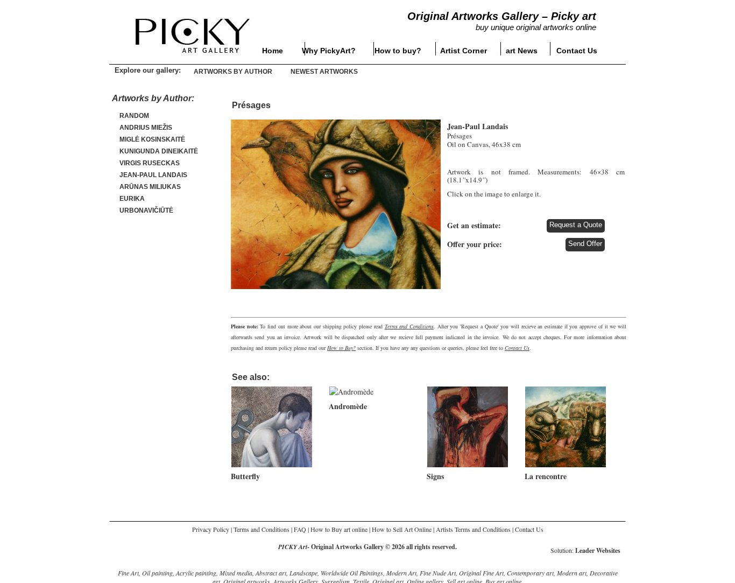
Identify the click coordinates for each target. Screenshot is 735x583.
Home (272, 50)
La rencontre (546, 476)
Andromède (348, 406)
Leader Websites (597, 550)
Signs (435, 476)
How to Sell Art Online (402, 529)
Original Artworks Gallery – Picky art (501, 16)
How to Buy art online (338, 529)
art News (522, 50)
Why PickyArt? (329, 50)
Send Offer (585, 244)
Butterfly (245, 476)
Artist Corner (463, 50)
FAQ (300, 529)
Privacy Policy (210, 529)
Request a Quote (575, 225)
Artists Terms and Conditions (473, 529)
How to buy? (397, 50)
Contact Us (576, 50)
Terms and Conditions (261, 529)
